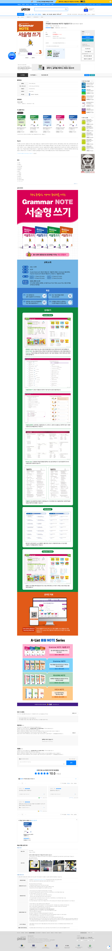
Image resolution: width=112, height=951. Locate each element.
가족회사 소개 (91, 932)
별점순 (75, 783)
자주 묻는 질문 (85, 940)
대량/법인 (93, 14)
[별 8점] (26, 758)
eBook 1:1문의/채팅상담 (89, 938)
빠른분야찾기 (20, 14)
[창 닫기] (63, 50)
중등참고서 (29, 17)
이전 (21, 783)
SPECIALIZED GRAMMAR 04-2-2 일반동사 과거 (89, 140)
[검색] (66, 9)
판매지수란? (66, 27)
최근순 (68, 783)
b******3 (40, 811)
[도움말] (50, 36)
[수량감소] (85, 34)
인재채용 (22, 932)
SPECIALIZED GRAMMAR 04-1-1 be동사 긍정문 (89, 120)
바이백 (36, 14)
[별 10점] (27, 758)
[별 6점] (24, 758)
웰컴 (18, 17)
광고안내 (48, 932)
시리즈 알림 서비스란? (88, 53)
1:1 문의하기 (80, 940)
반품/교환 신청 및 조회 (38, 879)
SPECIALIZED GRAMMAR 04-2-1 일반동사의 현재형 (89, 133)
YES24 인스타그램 (85, 932)
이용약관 (26, 932)
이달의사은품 (80, 14)
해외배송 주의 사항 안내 (87, 44)
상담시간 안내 (91, 940)
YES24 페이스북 (82, 932)
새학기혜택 (69, 14)
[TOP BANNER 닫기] (110, 1)
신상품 (29, 14)
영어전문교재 (36, 17)
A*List (47, 25)
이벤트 (32, 14)
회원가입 (81, 4)
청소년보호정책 (38, 932)
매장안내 (39, 14)
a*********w (71, 797)
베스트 (26, 14)
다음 (24, 783)
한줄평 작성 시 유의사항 (75, 758)
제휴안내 (52, 932)
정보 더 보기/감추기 (54, 27)
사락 (47, 14)
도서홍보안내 (44, 932)
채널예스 (44, 14)
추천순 (72, 783)
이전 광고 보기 (93, 11)
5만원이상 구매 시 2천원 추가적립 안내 (65, 38)
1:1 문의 (43, 879)
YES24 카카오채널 (81, 932)
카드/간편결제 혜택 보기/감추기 (65, 43)
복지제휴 (56, 932)
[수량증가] (90, 34)
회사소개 (18, 932)
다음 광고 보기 (94, 11)
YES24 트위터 (84, 932)
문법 (42, 17)
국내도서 (22, 17)
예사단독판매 (74, 14)
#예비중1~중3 (20, 112)
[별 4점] (23, 758)
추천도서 (89, 14)
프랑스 (55, 53)
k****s (41, 797)
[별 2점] (21, 758)
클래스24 (54, 14)
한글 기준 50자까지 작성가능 (25, 761)
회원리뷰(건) (57, 27)
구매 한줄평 (64, 783)
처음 (19, 783)
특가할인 (85, 14)
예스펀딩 (50, 14)
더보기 (92, 81)
